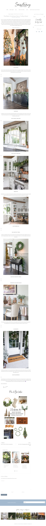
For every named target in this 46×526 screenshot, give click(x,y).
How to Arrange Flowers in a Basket (6, 465)
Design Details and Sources (35, 9)
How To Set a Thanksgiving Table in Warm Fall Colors (24, 444)
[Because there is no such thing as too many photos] (19, 516)
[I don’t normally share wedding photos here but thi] (12, 516)
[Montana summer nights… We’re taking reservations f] (41, 516)
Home (7, 9)
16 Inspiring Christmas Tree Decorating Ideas (15, 465)
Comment (2, 480)
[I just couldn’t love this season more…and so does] (26, 516)
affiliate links (18, 27)
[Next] (28, 461)
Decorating (13, 17)
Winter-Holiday (18, 17)
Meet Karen (12, 9)
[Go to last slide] (3, 461)
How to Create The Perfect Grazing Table (7, 443)
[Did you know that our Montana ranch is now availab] (34, 516)
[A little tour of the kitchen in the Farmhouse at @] (4, 516)
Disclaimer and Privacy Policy (12, 502)
